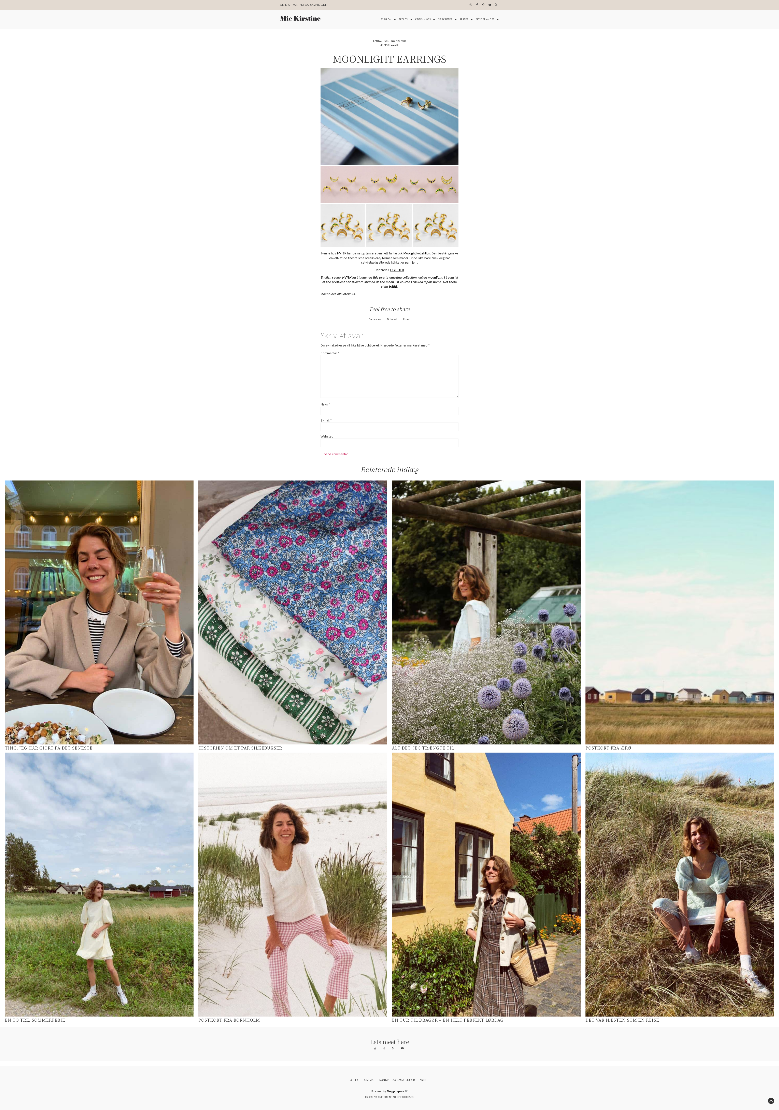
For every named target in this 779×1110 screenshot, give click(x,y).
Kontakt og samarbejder (310, 5)
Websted (327, 436)
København (423, 19)
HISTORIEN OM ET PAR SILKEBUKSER (240, 748)
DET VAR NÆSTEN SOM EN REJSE (622, 1020)
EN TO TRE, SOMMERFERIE (35, 1020)
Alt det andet (485, 19)
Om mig (285, 5)
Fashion (386, 19)
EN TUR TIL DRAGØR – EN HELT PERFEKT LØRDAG (448, 1020)
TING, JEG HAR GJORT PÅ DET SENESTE (49, 748)
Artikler (425, 1080)
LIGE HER (397, 270)
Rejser (463, 19)
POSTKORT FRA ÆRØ (608, 748)
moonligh (434, 277)
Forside (354, 1080)
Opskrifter (445, 19)
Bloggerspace (395, 1091)
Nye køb (401, 41)
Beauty (403, 19)
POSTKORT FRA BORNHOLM (229, 1020)
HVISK (341, 253)
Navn (325, 404)
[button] (375, 319)
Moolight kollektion (416, 253)
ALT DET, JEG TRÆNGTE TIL (423, 748)
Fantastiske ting (384, 41)
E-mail (326, 420)
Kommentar (330, 353)
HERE (392, 286)
